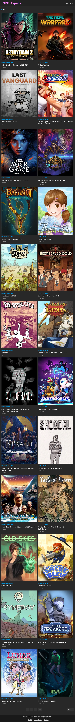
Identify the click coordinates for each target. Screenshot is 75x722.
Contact (46, 720)
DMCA (30, 720)
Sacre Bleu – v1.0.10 (45, 586)
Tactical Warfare (43, 65)
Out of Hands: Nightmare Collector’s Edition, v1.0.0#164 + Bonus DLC (16, 410)
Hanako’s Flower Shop (45, 239)
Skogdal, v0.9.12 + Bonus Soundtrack (50, 468)
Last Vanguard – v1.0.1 (9, 122)
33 (40, 710)
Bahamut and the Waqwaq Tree (11, 239)
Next (70, 710)
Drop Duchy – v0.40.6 (8, 296)
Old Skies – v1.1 (7, 586)
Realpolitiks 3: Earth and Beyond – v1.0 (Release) (18, 527)
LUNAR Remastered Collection (11, 701)
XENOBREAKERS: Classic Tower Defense (52, 642)
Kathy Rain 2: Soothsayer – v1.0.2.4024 (14, 65)
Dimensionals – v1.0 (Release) (48, 409)
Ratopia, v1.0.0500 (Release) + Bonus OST (52, 353)
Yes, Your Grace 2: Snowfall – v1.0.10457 (15, 180)
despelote (4, 353)
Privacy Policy (38, 720)
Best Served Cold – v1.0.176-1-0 (49, 296)
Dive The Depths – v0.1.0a (47, 701)
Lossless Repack (7, 62)
